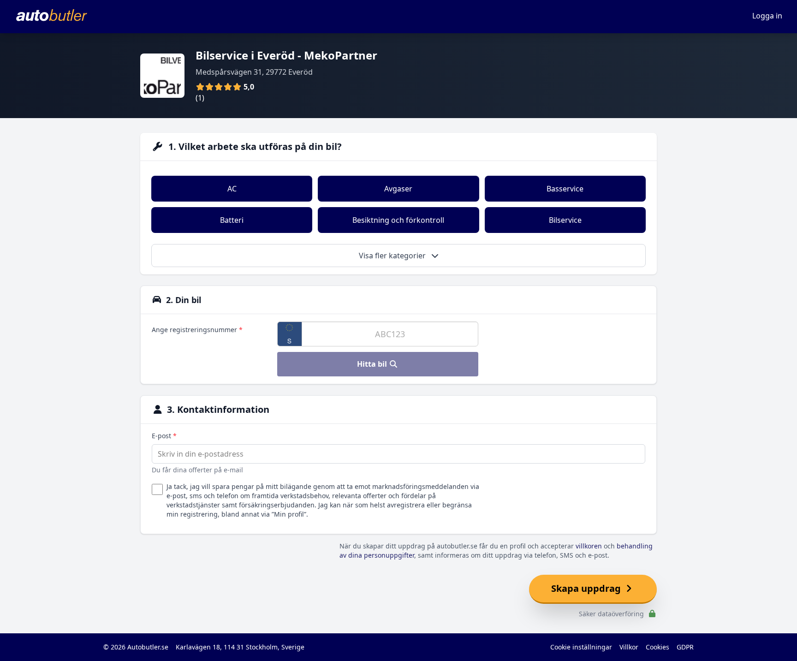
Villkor (628, 647)
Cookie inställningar (581, 647)
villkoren (589, 546)
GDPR (685, 647)
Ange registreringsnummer (197, 329)
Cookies (657, 647)
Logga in (767, 16)
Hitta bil (373, 364)
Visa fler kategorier (393, 255)
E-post (164, 435)
